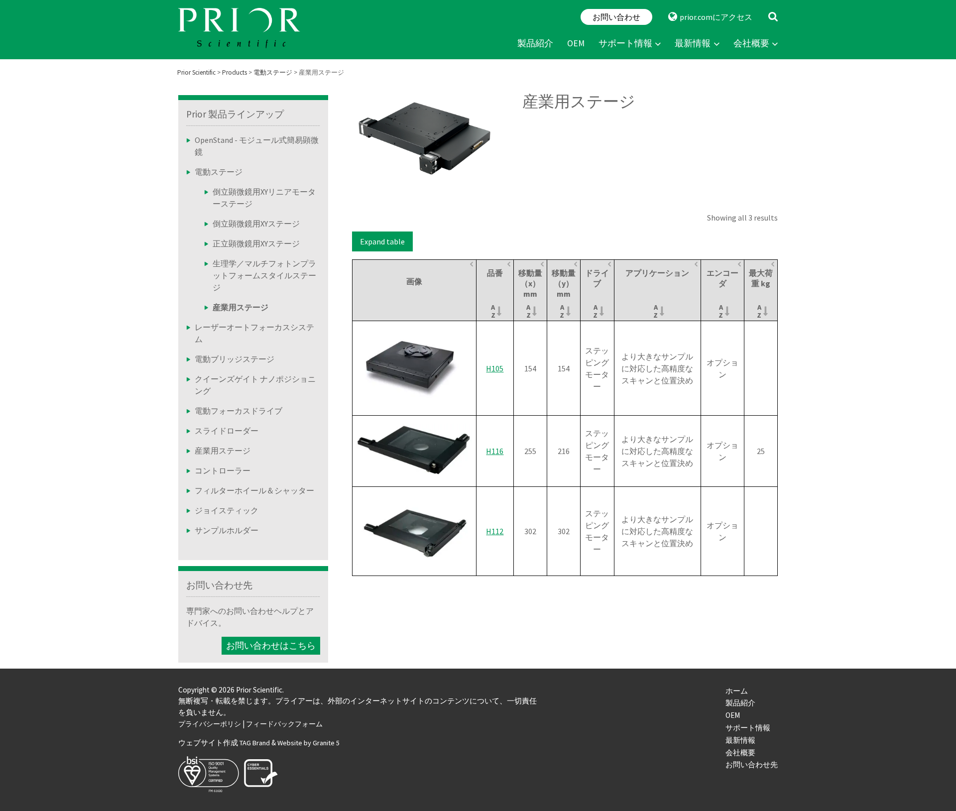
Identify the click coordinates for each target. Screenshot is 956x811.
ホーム (736, 690)
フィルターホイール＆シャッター (254, 490)
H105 (494, 368)
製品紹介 (535, 43)
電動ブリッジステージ (234, 359)
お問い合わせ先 (219, 585)
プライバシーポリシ (209, 723)
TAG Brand (254, 742)
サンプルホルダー (226, 530)
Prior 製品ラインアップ (235, 114)
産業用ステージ (222, 451)
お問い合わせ (616, 17)
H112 (494, 531)
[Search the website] (773, 17)
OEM (576, 43)
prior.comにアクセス (716, 17)
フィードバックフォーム (284, 723)
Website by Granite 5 (308, 742)
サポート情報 (625, 43)
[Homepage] (240, 29)
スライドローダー (226, 431)
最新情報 (693, 43)
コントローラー (222, 470)
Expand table (382, 241)
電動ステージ (218, 172)
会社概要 (751, 43)
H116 (494, 451)
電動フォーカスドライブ (238, 411)
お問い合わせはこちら (271, 645)
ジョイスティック (226, 510)
